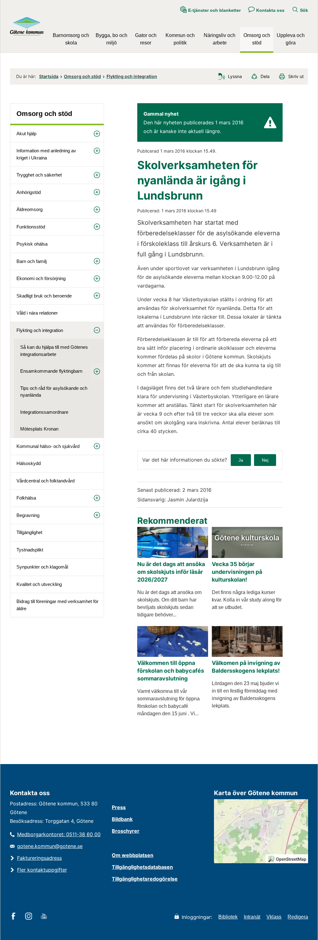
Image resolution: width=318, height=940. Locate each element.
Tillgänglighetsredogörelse (145, 879)
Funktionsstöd (30, 226)
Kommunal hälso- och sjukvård (48, 446)
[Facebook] (14, 917)
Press (119, 807)
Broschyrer (125, 831)
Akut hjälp (26, 133)
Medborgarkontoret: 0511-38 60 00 (59, 834)
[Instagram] (29, 917)
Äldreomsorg (29, 209)
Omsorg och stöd (256, 39)
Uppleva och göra (291, 39)
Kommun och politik (180, 39)
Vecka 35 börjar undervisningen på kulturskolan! (237, 572)
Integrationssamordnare (44, 412)
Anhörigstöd (28, 192)
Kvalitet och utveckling (39, 584)
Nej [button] (265, 460)
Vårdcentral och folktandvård (45, 480)
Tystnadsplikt (29, 549)
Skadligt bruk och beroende (44, 295)
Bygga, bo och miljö (111, 39)
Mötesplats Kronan (39, 428)
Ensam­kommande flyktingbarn (51, 371)
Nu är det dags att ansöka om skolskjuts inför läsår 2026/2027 (171, 572)
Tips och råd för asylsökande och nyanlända (53, 391)
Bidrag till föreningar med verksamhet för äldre (57, 605)
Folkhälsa (26, 497)
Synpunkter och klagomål (42, 566)
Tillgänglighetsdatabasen (142, 867)
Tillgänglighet (29, 532)
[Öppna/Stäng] (97, 133)
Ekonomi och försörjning (41, 278)
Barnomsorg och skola (71, 39)
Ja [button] (240, 460)
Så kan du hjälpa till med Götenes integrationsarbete (54, 350)
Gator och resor (146, 39)
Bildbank (122, 819)
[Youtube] (44, 917)
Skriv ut (296, 76)
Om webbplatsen (132, 855)
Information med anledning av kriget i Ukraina (46, 154)
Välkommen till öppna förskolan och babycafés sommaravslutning (170, 671)
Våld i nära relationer (37, 313)
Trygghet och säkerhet (39, 174)
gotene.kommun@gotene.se (50, 846)
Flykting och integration (132, 76)
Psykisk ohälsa (32, 244)
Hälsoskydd (28, 463)
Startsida (48, 76)
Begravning (27, 515)
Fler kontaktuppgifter (42, 870)
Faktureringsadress (39, 858)
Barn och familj (31, 261)
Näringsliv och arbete (219, 39)
